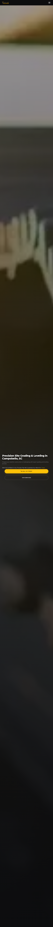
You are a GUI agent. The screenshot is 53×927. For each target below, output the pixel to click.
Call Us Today (27, 471)
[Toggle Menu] (49, 2)
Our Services (26, 477)
